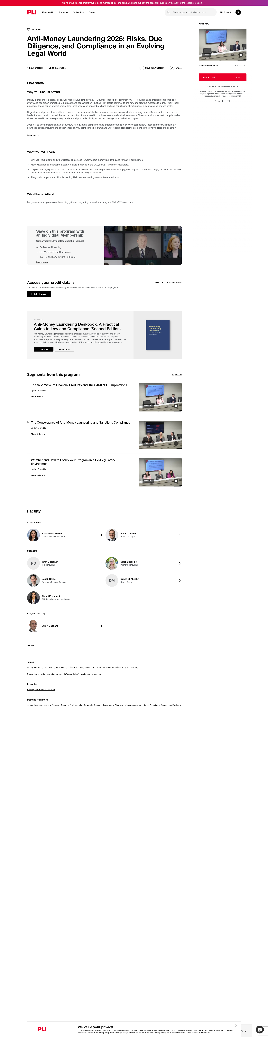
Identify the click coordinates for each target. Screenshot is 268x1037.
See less (30, 645)
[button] (260, 1029)
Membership (48, 12)
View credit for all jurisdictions (168, 282)
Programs (63, 12)
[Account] (238, 12)
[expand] (204, 2)
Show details (37, 396)
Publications (78, 12)
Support (92, 12)
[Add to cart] (160, 397)
